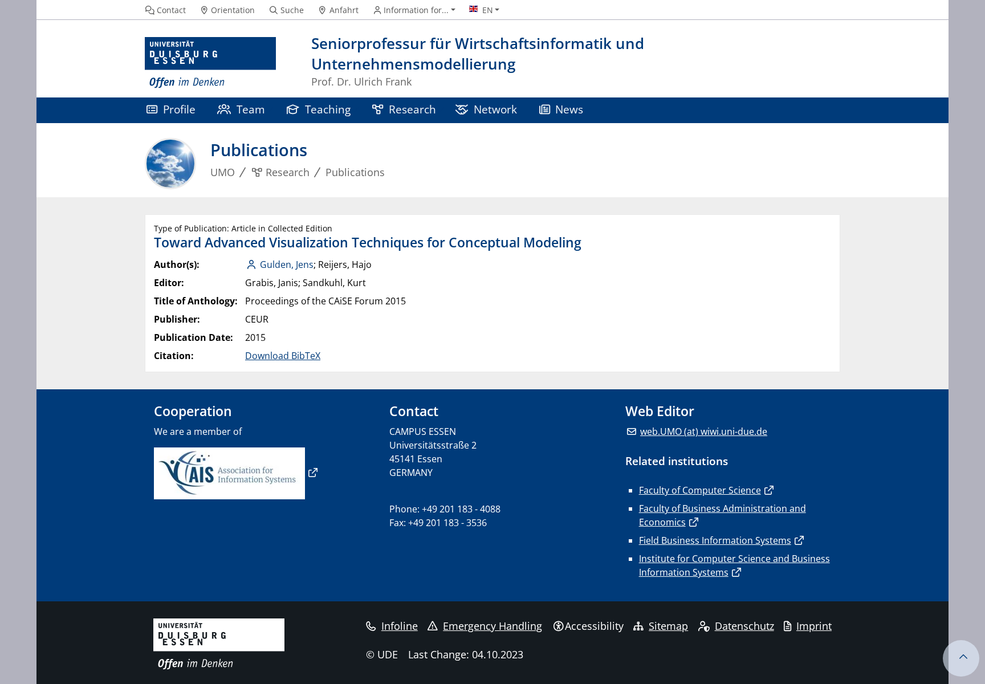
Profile (179, 109)
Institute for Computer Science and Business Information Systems (734, 565)
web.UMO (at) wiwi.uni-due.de (703, 431)
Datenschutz (744, 626)
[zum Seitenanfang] (961, 658)
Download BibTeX (282, 355)
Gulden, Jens (287, 264)
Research (412, 109)
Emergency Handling (492, 626)
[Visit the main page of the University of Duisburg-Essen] (210, 63)
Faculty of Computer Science (700, 490)
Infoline (399, 626)
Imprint (814, 626)
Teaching (328, 109)
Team (251, 109)
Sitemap (668, 626)
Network (495, 109)
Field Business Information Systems (715, 540)
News (569, 109)
